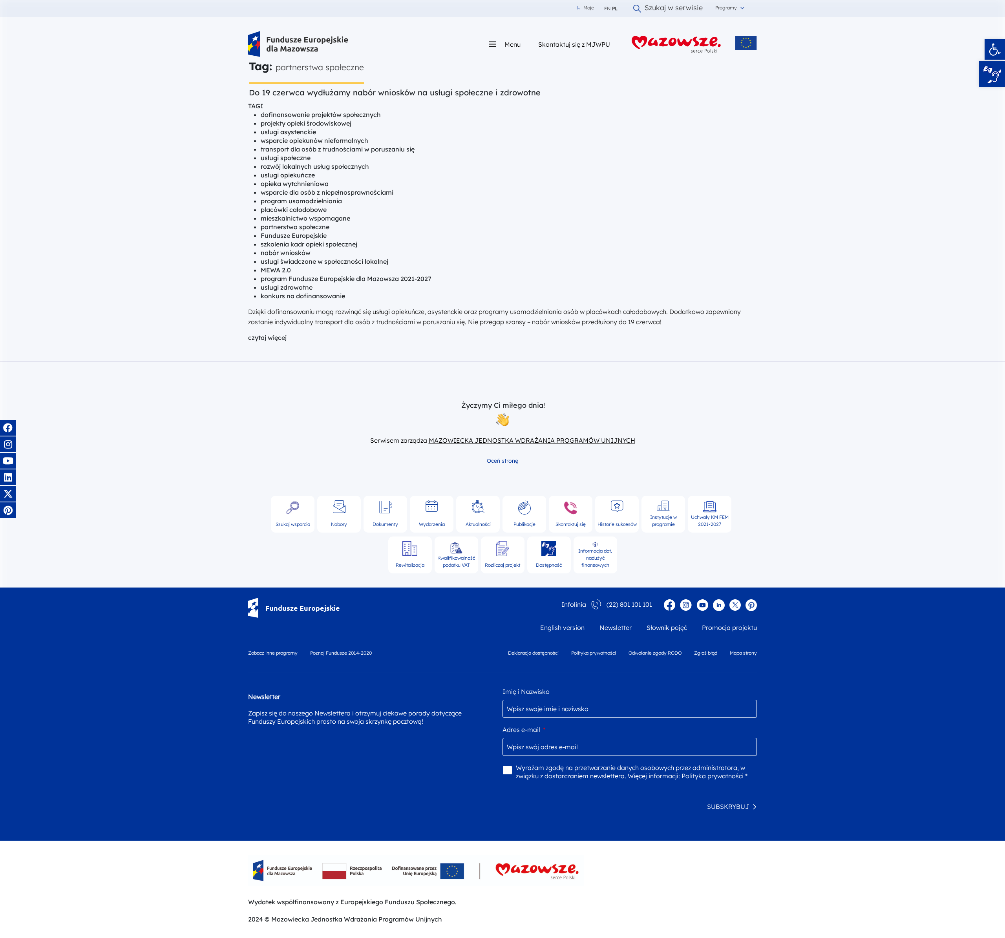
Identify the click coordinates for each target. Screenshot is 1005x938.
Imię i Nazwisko (526, 691)
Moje (585, 8)
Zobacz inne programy (273, 653)
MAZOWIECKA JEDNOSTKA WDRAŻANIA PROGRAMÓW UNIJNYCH (532, 440)
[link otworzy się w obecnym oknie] (298, 44)
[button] (995, 49)
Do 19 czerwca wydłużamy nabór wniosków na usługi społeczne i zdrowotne (395, 92)
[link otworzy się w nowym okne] (676, 44)
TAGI (255, 106)
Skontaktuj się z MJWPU (574, 44)
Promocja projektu (729, 627)
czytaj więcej (267, 337)
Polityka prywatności (593, 653)
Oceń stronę (502, 460)
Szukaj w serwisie (674, 9)
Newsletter (615, 627)
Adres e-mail (523, 730)
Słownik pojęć (667, 627)
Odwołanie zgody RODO (655, 653)
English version (562, 627)
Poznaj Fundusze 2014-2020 (341, 653)
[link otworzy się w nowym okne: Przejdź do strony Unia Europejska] (746, 43)
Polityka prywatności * (714, 776)
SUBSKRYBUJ (728, 806)
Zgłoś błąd (705, 653)
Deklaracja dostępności (533, 653)
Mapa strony (743, 653)
